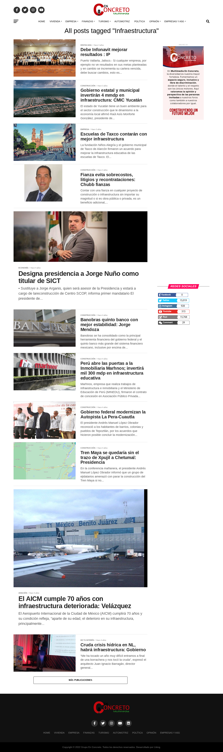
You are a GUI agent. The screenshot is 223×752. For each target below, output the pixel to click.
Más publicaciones (80, 680)
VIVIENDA (55, 21)
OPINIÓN (154, 21)
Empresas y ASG (174, 21)
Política (139, 21)
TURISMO (103, 21)
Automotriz (122, 21)
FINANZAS (87, 21)
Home (41, 21)
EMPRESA (70, 21)
